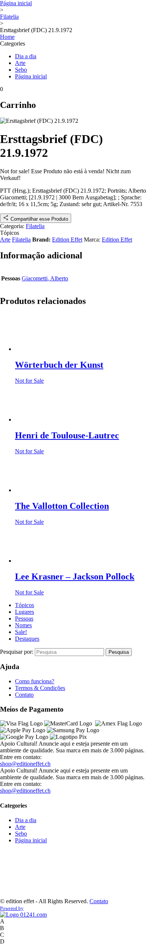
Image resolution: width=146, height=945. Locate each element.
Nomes (23, 625)
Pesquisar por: (17, 652)
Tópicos (24, 605)
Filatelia (9, 16)
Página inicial (16, 3)
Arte (20, 63)
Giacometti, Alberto (45, 278)
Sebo (21, 69)
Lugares (24, 612)
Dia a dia (25, 56)
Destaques (27, 638)
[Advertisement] (23, 873)
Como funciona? (34, 681)
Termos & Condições (40, 688)
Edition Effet (67, 239)
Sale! (21, 632)
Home (7, 37)
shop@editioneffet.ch (25, 764)
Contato (24, 694)
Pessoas (24, 618)
